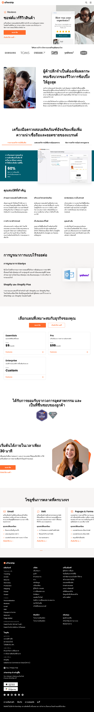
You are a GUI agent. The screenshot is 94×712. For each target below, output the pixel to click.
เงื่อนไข (19, 702)
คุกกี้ (38, 702)
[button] (25, 352)
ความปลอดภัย (29, 702)
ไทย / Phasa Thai (12, 668)
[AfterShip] (8, 2)
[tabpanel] (47, 193)
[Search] (86, 2)
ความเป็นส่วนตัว (9, 702)
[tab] (17, 142)
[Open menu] (90, 2)
